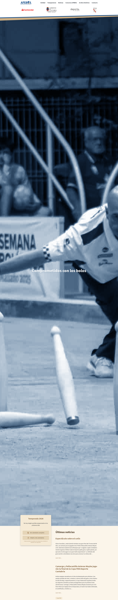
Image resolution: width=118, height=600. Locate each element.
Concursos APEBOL (71, 3)
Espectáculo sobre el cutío (68, 538)
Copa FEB (59, 598)
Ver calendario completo (37, 533)
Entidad (43, 3)
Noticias (60, 3)
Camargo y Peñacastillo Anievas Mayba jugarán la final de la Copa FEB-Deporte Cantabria (76, 569)
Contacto (95, 3)
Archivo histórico (84, 3)
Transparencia (51, 3)
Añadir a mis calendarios (37, 538)
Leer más (58, 558)
